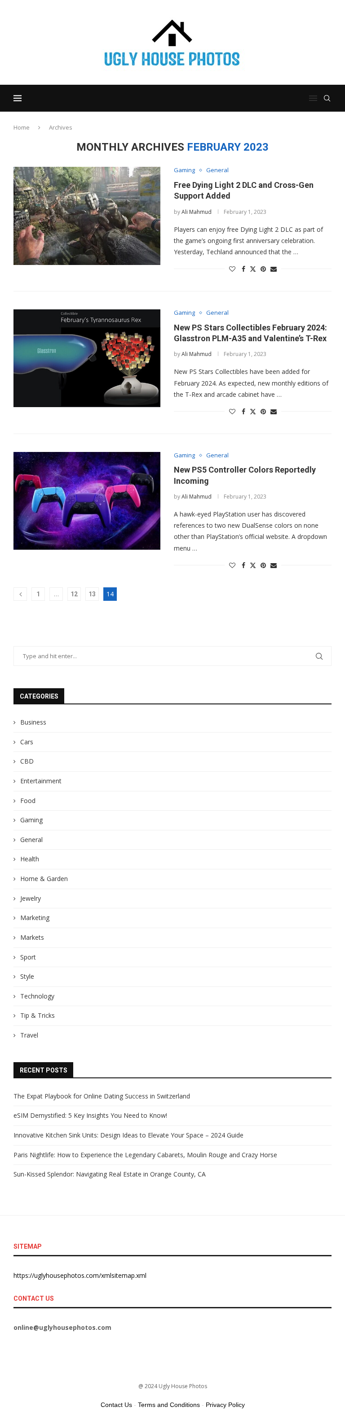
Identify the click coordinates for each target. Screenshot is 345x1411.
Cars (26, 742)
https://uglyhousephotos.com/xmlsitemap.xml (79, 1275)
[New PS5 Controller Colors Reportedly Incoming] (86, 501)
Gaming (31, 820)
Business (33, 722)
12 (74, 594)
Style (27, 976)
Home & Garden (44, 878)
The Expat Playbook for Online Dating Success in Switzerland (101, 1096)
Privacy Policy (225, 1404)
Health (29, 859)
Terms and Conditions (169, 1404)
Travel (29, 1035)
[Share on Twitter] (253, 269)
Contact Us (116, 1404)
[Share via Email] (273, 269)
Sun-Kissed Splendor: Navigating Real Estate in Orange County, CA (109, 1174)
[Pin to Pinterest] (263, 269)
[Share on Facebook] (243, 269)
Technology (37, 996)
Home (21, 127)
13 (92, 594)
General (31, 839)
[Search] (327, 98)
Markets (32, 937)
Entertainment (41, 781)
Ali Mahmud (196, 212)
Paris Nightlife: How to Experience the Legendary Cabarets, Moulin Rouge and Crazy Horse (145, 1155)
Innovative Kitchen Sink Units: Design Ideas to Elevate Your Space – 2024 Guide (128, 1135)
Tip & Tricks (37, 1015)
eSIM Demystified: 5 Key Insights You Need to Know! (90, 1115)
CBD (27, 761)
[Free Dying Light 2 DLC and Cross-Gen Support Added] (86, 216)
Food (27, 800)
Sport (28, 957)
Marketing (34, 917)
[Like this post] (232, 269)
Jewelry (30, 898)
